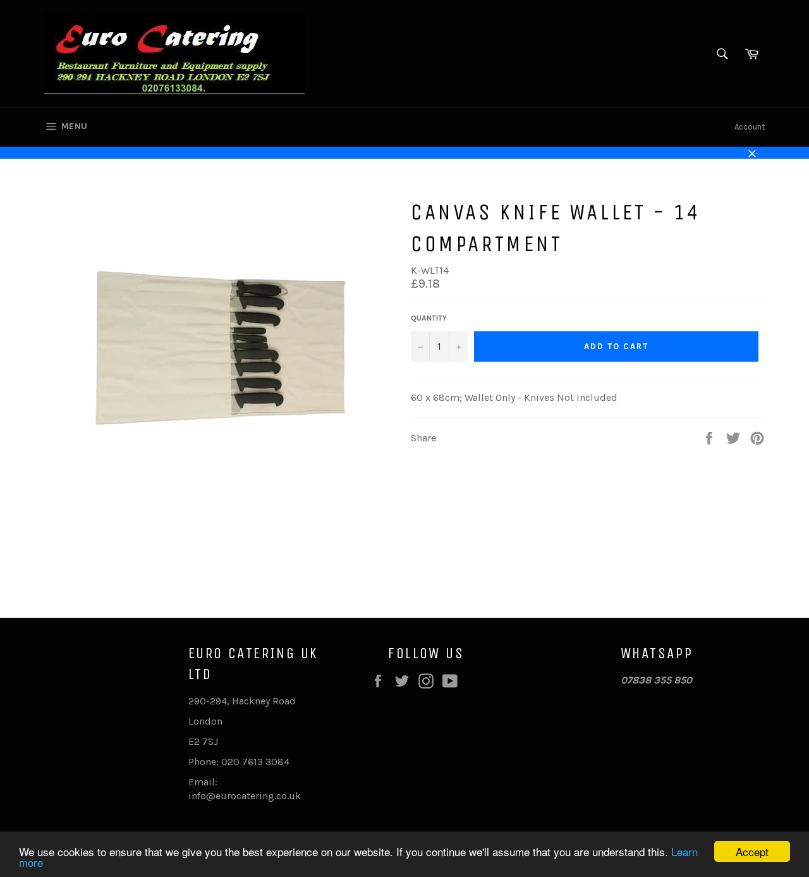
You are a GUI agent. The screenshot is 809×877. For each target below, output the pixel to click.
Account (749, 127)
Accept (752, 851)
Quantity (429, 318)
